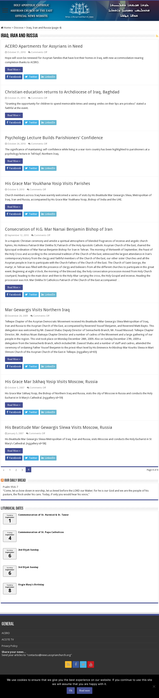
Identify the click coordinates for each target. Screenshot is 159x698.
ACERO (6, 633)
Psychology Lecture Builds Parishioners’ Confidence (54, 137)
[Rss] (68, 664)
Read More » (13, 69)
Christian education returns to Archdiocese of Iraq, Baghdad (62, 91)
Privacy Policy (9, 645)
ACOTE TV (8, 639)
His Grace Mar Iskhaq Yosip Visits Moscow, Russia (51, 381)
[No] (154, 686)
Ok (70, 690)
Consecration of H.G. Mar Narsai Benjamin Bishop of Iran (58, 229)
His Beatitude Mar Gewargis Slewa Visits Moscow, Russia (58, 427)
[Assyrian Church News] (79, 11)
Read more (84, 690)
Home (7, 27)
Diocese (18, 27)
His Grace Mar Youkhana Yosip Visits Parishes (47, 183)
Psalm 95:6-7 (10, 486)
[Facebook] (75, 664)
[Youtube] (90, 664)
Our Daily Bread (15, 481)
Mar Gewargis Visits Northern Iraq (37, 309)
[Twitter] (83, 664)
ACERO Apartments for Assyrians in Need (44, 46)
